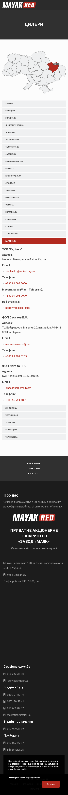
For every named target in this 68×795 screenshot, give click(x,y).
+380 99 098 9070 (16, 283)
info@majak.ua (15, 749)
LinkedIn (34, 468)
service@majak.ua (17, 680)
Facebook (34, 463)
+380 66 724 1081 (16, 400)
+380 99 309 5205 (16, 356)
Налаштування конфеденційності (24, 778)
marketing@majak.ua (19, 715)
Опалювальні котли (23, 548)
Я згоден (51, 784)
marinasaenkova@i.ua (17, 344)
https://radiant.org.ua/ (18, 307)
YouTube (34, 473)
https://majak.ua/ (16, 574)
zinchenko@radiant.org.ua (20, 271)
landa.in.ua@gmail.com (18, 388)
